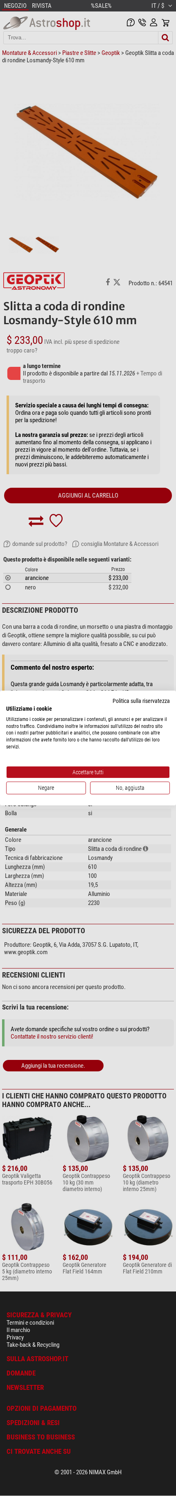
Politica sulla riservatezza (141, 701)
